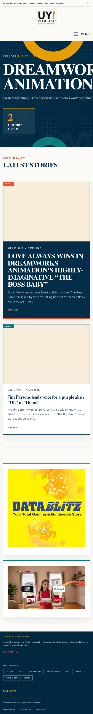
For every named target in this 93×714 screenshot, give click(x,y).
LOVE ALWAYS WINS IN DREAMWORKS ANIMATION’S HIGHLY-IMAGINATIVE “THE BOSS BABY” (45, 270)
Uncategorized (53, 671)
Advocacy (80, 671)
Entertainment (35, 671)
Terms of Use (25, 710)
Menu (85, 34)
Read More (13, 310)
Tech (21, 671)
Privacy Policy (9, 710)
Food (68, 671)
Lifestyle (9, 671)
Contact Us (40, 710)
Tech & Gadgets (12, 678)
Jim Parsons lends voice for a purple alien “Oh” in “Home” (46, 399)
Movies (27, 678)
